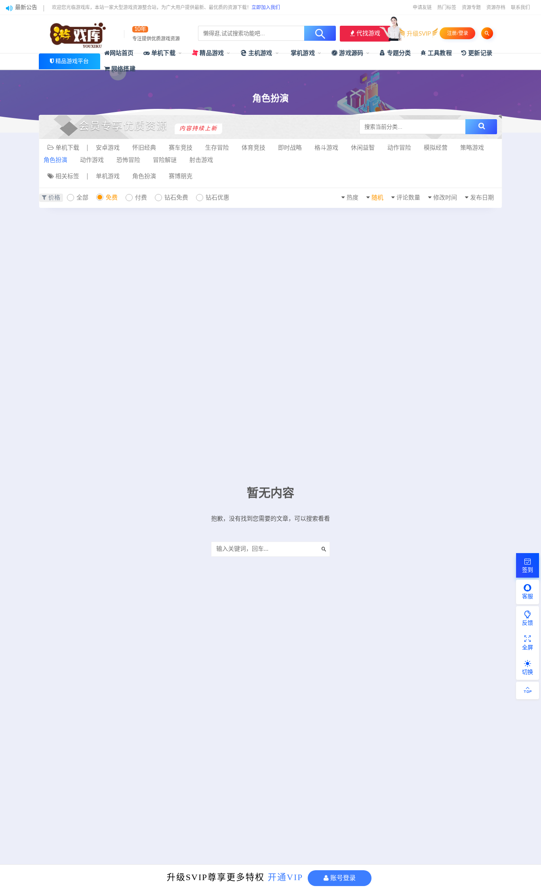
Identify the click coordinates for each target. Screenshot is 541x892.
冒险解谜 (165, 160)
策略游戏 (472, 148)
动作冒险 (399, 148)
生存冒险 (217, 148)
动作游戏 (92, 160)
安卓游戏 (108, 148)
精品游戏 (211, 53)
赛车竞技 (180, 148)
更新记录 (479, 53)
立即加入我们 (265, 7)
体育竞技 (253, 148)
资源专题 (471, 7)
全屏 (527, 647)
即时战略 (290, 148)
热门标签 (446, 7)
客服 (527, 596)
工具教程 (439, 53)
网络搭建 (122, 69)
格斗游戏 (326, 148)
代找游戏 (367, 33)
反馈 (527, 623)
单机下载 (162, 53)
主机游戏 (259, 53)
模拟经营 (436, 148)
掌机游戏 (302, 53)
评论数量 (408, 198)
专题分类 (398, 53)
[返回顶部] (527, 690)
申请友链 (422, 7)
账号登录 (342, 878)
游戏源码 (350, 53)
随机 (377, 198)
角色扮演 (55, 160)
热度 (352, 198)
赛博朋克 (180, 176)
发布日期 (482, 198)
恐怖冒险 (128, 160)
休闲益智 (363, 148)
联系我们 (520, 7)
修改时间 (445, 198)
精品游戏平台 (72, 61)
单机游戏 (108, 176)
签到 (527, 570)
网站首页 (122, 53)
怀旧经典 (144, 148)
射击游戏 (201, 160)
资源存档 (495, 7)
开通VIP (285, 877)
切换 (527, 672)
